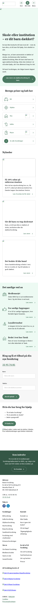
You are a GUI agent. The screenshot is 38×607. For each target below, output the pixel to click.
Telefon (4, 383)
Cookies (5, 599)
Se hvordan (18, 469)
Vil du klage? (24, 528)
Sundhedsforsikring (9, 532)
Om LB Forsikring (26, 552)
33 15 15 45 (6, 497)
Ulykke (12, 107)
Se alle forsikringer (16, 141)
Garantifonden (7, 559)
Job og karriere (25, 558)
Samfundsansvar (26, 555)
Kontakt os (24, 516)
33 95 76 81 (8, 365)
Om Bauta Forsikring (9, 549)
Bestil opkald (9, 397)
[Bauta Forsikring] (8, 4)
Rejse (12, 132)
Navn (4, 371)
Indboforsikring (7, 519)
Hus (11, 116)
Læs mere (26, 234)
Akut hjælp (24, 519)
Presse (22, 562)
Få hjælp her (9, 423)
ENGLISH (12, 597)
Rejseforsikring (7, 529)
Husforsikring (7, 526)
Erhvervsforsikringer (9, 541)
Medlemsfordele (8, 553)
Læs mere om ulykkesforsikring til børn (18, 79)
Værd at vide (6, 556)
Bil (11, 99)
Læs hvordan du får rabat (21, 194)
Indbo (12, 124)
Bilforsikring (6, 516)
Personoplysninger (9, 602)
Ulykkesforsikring (8, 522)
